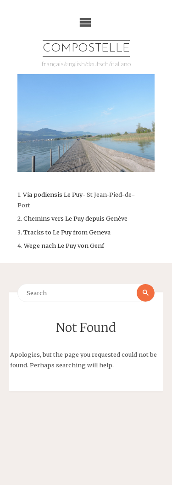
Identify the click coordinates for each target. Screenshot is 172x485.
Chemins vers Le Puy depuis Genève (75, 218)
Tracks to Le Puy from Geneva (67, 232)
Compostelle (86, 48)
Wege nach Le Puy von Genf (64, 245)
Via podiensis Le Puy (52, 194)
